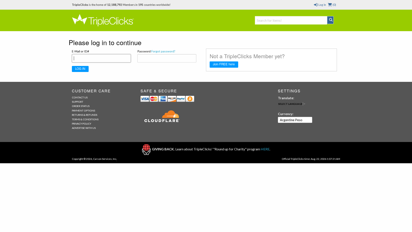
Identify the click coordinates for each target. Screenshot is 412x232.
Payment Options (83, 110)
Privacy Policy (81, 123)
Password (156, 51)
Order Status (80, 106)
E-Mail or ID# (80, 51)
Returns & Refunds (84, 114)
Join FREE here (224, 64)
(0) (334, 4)
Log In (322, 4)
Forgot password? (163, 51)
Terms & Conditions (85, 119)
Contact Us (80, 97)
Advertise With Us (84, 128)
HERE (265, 149)
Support (77, 101)
